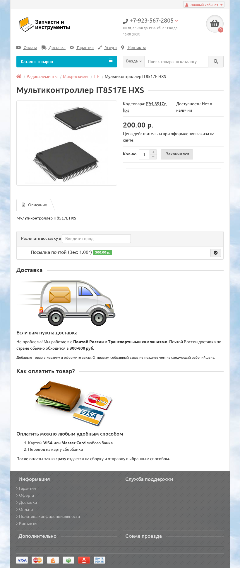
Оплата (30, 47)
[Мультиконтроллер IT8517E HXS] (66, 143)
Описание (37, 205)
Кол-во (129, 154)
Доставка (57, 47)
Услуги (110, 47)
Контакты (136, 47)
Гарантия (85, 47)
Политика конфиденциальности (49, 516)
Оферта (26, 495)
